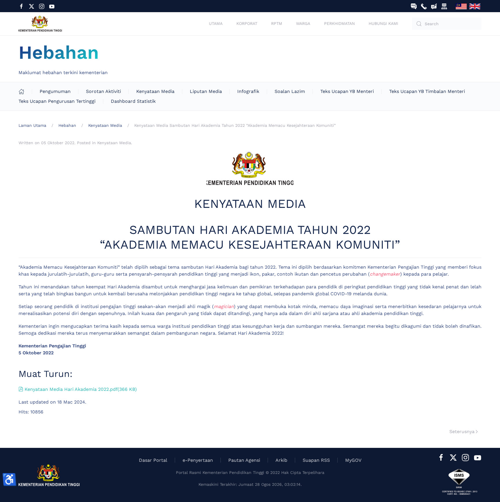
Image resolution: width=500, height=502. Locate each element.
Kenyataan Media (155, 91)
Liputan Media (206, 91)
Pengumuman (55, 91)
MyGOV (353, 460)
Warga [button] (303, 23)
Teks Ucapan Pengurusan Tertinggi (57, 101)
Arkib (281, 460)
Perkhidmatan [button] (339, 23)
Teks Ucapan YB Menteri (347, 91)
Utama (216, 23)
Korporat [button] (246, 23)
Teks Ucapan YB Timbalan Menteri (427, 91)
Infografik (248, 91)
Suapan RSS (316, 460)
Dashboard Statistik (133, 101)
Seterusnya (462, 431)
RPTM (276, 23)
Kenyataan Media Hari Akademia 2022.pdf (80, 389)
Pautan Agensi (244, 460)
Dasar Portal (153, 460)
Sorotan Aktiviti (103, 91)
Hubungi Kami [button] (383, 23)
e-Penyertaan (198, 460)
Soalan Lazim (290, 91)
